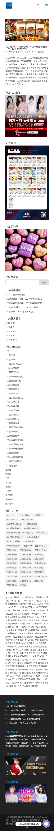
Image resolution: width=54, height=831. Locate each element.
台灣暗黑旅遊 (39, 646)
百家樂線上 (12, 572)
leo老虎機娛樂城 (14, 546)
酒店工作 (14, 676)
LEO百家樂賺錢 (12, 452)
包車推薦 (32, 649)
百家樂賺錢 (12, 581)
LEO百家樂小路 (12, 393)
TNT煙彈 (22, 626)
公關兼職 (24, 659)
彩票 (7, 478)
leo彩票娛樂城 (13, 533)
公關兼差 (16, 659)
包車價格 (40, 649)
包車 (26, 649)
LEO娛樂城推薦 (14, 528)
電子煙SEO (27, 623)
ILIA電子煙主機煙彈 (32, 633)
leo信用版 (38, 515)
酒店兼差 (41, 656)
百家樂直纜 (38, 559)
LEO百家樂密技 (12, 389)
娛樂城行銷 (13, 669)
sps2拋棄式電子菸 (24, 607)
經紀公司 (19, 649)
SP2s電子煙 (10, 607)
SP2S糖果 (16, 643)
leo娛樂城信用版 (14, 524)
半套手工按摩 (34, 676)
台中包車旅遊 (38, 663)
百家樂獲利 (12, 559)
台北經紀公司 (26, 682)
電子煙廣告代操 (14, 623)
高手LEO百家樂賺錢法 (15, 294)
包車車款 (12, 653)
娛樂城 (8, 474)
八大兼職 (22, 617)
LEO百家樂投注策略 (14, 427)
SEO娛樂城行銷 (25, 669)
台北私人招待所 (39, 643)
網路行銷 (21, 620)
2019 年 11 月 (11, 339)
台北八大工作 (40, 617)
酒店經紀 (30, 617)
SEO (30, 656)
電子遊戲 (9, 499)
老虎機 (41, 51)
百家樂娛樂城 (41, 546)
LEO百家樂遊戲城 (13, 461)
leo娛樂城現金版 (31, 528)
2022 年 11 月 (11, 322)
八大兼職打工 (16, 597)
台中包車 (28, 666)
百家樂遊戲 (25, 581)
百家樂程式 (12, 568)
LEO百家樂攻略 (12, 431)
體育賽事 (9, 503)
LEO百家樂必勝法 (13, 410)
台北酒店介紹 (15, 672)
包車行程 (20, 653)
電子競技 (9, 495)
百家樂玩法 (25, 559)
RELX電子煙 (15, 600)
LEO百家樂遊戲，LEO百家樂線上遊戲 (21, 307)
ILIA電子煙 (27, 597)
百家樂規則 (12, 576)
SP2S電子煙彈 (14, 610)
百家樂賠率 (25, 576)
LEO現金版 (27, 533)
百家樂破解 (40, 563)
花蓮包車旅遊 (17, 663)
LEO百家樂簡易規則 (14, 444)
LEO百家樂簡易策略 (14, 440)
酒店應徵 (32, 679)
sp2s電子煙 (37, 597)
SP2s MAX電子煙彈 (40, 604)
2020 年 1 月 (10, 331)
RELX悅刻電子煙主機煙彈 (36, 630)
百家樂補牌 (38, 572)
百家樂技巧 (40, 550)
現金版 (8, 482)
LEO (7, 351)
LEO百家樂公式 (12, 368)
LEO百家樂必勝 (12, 406)
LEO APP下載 (24, 515)
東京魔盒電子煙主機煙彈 (34, 636)
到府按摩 (9, 686)
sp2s (7, 597)
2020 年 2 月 (10, 327)
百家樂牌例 (25, 554)
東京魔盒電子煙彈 (21, 613)
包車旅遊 (28, 653)
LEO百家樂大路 (12, 385)
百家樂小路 (12, 550)
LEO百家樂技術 (12, 423)
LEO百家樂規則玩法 (14, 448)
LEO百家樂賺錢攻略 (14, 457)
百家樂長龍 (38, 581)
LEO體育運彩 (11, 465)
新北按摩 (36, 682)
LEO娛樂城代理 (27, 519)
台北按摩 (44, 676)
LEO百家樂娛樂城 (15, 537)
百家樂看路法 (26, 563)
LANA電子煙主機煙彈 (14, 630)
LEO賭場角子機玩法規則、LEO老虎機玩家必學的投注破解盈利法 (26, 47)
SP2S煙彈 (37, 610)
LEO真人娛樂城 (14, 51)
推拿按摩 (28, 646)
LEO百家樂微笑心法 (14, 397)
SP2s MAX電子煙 (23, 604)
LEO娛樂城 (10, 355)
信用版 (8, 469)
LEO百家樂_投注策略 (14, 363)
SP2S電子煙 (26, 600)
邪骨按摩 (40, 672)
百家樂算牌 (38, 568)
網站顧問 (12, 604)
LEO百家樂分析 (12, 372)
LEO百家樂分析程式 (14, 376)
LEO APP (11, 515)
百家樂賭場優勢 (40, 576)
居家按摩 (44, 682)
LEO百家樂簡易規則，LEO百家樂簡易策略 (23, 303)
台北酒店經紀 (11, 620)
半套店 (8, 679)
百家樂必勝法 (26, 550)
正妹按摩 (16, 679)
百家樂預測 (12, 585)
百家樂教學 (12, 554)
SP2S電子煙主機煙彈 (14, 633)
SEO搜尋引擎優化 (33, 620)
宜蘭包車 (14, 666)
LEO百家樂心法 (12, 402)
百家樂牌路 (38, 554)
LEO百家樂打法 (12, 414)
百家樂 (8, 486)
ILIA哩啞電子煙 (20, 640)
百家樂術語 (25, 572)
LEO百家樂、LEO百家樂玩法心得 (19, 311)
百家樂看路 (12, 563)
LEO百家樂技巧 (12, 419)
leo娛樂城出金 (30, 524)
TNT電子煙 (37, 623)
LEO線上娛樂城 (13, 541)
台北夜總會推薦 (29, 672)
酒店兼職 (14, 617)
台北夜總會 (37, 669)
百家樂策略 (25, 568)
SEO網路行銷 (37, 825)
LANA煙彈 (34, 613)
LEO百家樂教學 (12, 435)
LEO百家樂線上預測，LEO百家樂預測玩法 (23, 299)
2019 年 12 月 (11, 335)
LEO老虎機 (28, 541)
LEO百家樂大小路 (13, 380)
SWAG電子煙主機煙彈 (36, 626)
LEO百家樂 (10, 359)
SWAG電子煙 (26, 643)
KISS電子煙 (37, 600)
